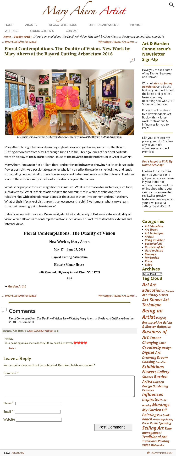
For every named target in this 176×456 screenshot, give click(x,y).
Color (162, 343)
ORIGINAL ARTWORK (102, 24)
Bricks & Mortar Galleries (157, 324)
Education (161, 362)
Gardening (160, 386)
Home (7, 37)
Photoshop (159, 419)
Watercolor (157, 445)
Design (167, 348)
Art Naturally (18, 452)
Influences (152, 394)
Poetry (169, 419)
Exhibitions (153, 366)
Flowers (149, 371)
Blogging (161, 318)
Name (8, 403)
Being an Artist (155, 240)
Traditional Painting (155, 441)
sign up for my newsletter (157, 85)
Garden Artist (23, 37)
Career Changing (151, 340)
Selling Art (153, 428)
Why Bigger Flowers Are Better (117, 41)
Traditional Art (154, 436)
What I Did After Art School (19, 41)
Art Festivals (168, 291)
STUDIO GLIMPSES (42, 30)
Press (148, 261)
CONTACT (72, 30)
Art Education (154, 226)
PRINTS (135, 24)
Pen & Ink (163, 415)
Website (9, 419)
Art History (150, 295)
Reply (12, 348)
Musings (150, 254)
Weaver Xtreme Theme (161, 452)
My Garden (152, 257)
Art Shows (151, 229)
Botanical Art (153, 244)
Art (145, 284)
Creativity (151, 347)
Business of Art (155, 247)
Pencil (147, 419)
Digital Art (151, 352)
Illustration (148, 390)
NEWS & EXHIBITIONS (62, 24)
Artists (149, 236)
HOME (9, 24)
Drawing (149, 357)
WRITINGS (11, 30)
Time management (157, 430)
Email (8, 411)
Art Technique (154, 233)
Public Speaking (160, 423)
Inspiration (152, 399)
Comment (11, 373)
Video (148, 265)
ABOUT (30, 24)
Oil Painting (154, 412)
